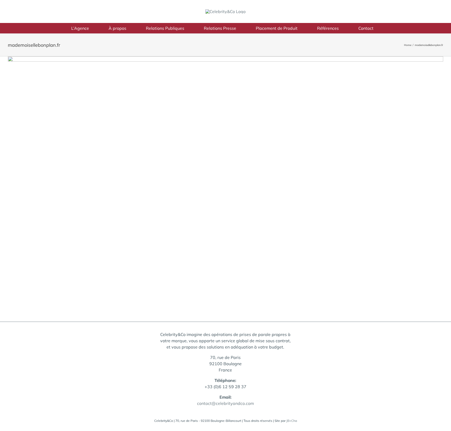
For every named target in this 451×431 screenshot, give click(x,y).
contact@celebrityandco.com (225, 403)
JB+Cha (291, 421)
